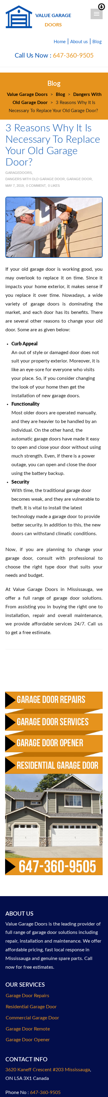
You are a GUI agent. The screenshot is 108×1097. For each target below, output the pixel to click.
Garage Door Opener (28, 1039)
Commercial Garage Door (32, 1017)
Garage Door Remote (28, 1029)
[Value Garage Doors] (18, 16)
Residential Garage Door (31, 1006)
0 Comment (36, 185)
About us (79, 42)
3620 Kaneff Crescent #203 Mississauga (47, 1069)
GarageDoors (18, 172)
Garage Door (79, 179)
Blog (97, 42)
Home (60, 42)
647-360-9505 (73, 55)
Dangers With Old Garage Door (35, 179)
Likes (54, 185)
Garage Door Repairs (27, 995)
